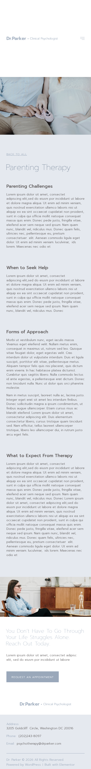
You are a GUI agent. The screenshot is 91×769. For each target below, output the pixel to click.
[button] (16, 154)
